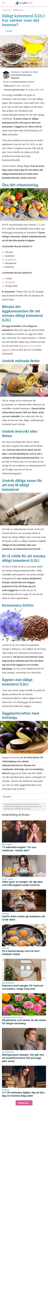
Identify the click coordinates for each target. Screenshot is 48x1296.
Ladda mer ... (24, 1103)
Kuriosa (5, 914)
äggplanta (15, 773)
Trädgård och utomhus (12, 1017)
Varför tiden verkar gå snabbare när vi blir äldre (23, 918)
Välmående (6, 10)
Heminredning (8, 983)
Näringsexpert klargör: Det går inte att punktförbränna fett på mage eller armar (23, 1058)
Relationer (7, 844)
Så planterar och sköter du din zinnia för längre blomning (24, 1022)
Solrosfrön (10, 282)
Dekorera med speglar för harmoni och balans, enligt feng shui (22, 987)
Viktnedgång (8, 1052)
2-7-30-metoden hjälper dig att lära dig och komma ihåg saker (23, 1094)
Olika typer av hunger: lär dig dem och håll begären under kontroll (22, 883)
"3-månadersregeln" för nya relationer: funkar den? (19, 849)
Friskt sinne (7, 879)
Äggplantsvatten (11, 757)
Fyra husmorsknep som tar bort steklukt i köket (21, 953)
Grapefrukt (10, 259)
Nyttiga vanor (18, 10)
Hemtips (5, 948)
